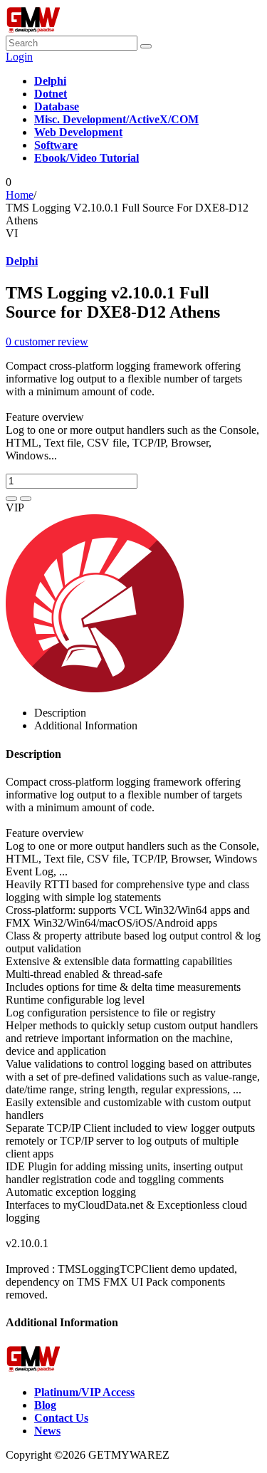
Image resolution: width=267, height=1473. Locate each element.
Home (19, 195)
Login (19, 57)
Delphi (22, 261)
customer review (47, 341)
